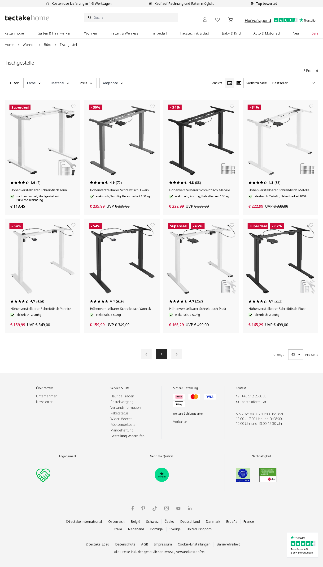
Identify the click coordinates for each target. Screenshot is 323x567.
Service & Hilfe (120, 388)
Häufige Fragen (122, 396)
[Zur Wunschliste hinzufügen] (73, 106)
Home (9, 44)
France (248, 521)
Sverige (175, 529)
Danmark (213, 521)
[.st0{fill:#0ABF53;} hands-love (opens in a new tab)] (43, 475)
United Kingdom (199, 529)
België (135, 521)
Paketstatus (119, 413)
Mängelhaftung (122, 430)
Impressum (163, 544)
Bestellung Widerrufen (127, 436)
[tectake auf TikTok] (155, 508)
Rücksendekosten (123, 424)
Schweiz (152, 521)
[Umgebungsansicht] (239, 83)
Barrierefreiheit (228, 544)
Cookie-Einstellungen (194, 544)
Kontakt (241, 388)
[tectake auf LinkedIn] (190, 508)
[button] (34, 83)
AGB (144, 544)
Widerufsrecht (121, 419)
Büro (47, 44)
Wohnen (29, 44)
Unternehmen (46, 396)
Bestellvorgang (122, 402)
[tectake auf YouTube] (178, 508)
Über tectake (44, 388)
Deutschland (190, 521)
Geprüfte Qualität (161, 456)
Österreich (116, 521)
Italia (118, 529)
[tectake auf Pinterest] (143, 508)
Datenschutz (125, 544)
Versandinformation (125, 407)
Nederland (136, 529)
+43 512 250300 (253, 396)
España (231, 521)
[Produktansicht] (229, 83)
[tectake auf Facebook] (132, 508)
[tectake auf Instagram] (166, 508)
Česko (169, 521)
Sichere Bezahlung (185, 388)
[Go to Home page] (27, 17)
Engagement (67, 456)
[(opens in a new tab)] (162, 475)
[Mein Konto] (205, 19)
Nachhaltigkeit (261, 456)
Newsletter (44, 402)
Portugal (157, 529)
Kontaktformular (253, 402)
